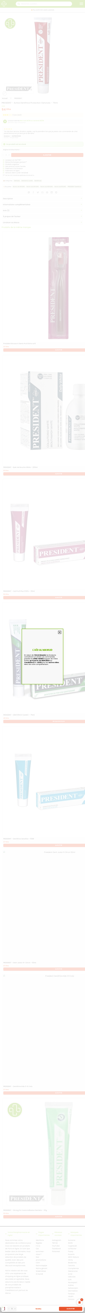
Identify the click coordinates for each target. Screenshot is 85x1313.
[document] (42, 656)
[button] (60, 632)
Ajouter (71, 1309)
